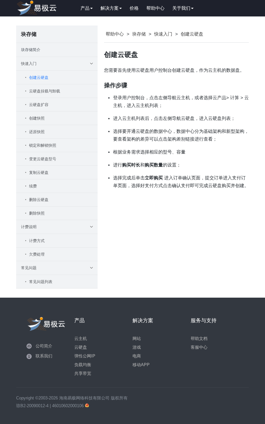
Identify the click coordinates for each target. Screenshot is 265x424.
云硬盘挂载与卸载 (44, 91)
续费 (33, 186)
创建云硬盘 (38, 77)
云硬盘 (80, 347)
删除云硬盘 (38, 199)
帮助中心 (155, 8)
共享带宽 (82, 373)
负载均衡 (82, 364)
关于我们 (181, 8)
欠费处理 (37, 254)
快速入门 (163, 34)
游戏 (136, 347)
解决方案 (110, 8)
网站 (136, 338)
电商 (136, 356)
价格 (134, 8)
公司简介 (44, 346)
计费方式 (37, 240)
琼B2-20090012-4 (32, 405)
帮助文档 (199, 338)
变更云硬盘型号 (42, 159)
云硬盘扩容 (38, 104)
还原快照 (37, 132)
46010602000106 (68, 405)
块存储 (139, 34)
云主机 (80, 338)
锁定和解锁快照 (42, 145)
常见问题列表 (40, 282)
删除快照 (37, 213)
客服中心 (199, 347)
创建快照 (37, 118)
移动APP (141, 364)
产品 (85, 8)
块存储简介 (30, 50)
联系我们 (44, 356)
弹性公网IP (84, 356)
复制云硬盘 (38, 172)
